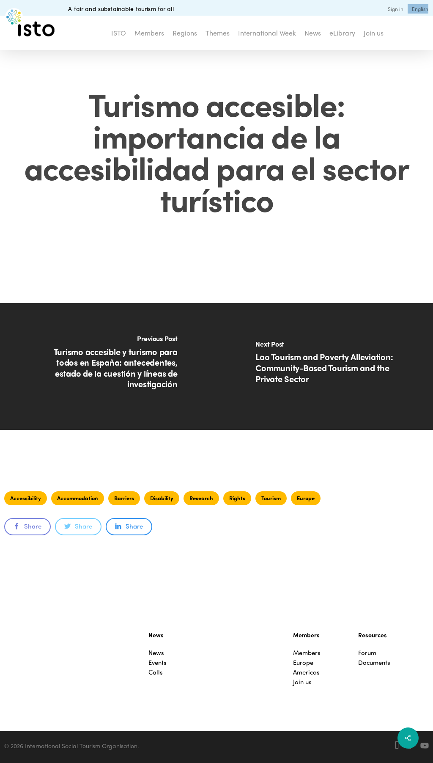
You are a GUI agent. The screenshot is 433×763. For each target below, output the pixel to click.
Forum (367, 653)
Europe (306, 498)
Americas (306, 672)
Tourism (271, 498)
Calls (155, 672)
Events (157, 662)
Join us (302, 682)
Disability (161, 498)
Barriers (124, 498)
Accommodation (77, 498)
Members (307, 653)
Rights (237, 498)
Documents (374, 662)
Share (32, 526)
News (156, 653)
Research (201, 498)
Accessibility (25, 498)
